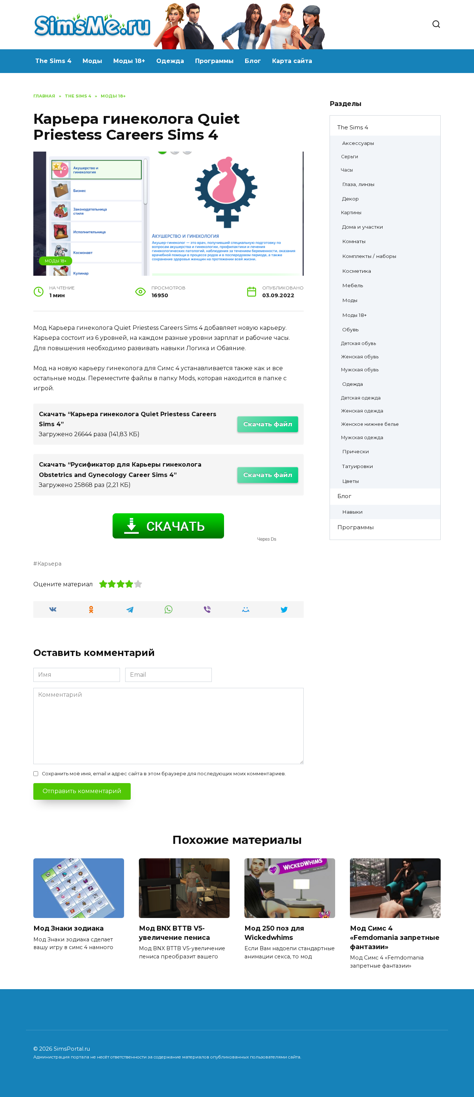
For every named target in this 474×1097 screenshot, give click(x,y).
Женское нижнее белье (370, 424)
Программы (214, 60)
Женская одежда (362, 411)
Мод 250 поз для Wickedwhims (274, 932)
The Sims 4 (53, 60)
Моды (92, 60)
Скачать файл (267, 424)
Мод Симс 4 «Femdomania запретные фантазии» (395, 937)
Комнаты (353, 241)
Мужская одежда (362, 437)
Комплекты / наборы (369, 256)
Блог (253, 60)
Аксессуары (358, 143)
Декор (350, 199)
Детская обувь (358, 343)
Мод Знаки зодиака (68, 928)
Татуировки (357, 466)
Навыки (352, 512)
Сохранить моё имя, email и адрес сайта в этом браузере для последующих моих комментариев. (164, 773)
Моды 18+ (129, 60)
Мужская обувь (359, 369)
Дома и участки (362, 227)
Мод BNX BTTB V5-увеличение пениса (174, 932)
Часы (347, 170)
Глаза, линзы (358, 184)
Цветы (350, 481)
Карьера (49, 563)
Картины (351, 212)
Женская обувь (359, 356)
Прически (355, 451)
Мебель (352, 285)
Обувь (350, 329)
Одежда (170, 60)
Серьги (349, 156)
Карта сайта (292, 60)
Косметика (356, 271)
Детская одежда (361, 398)
